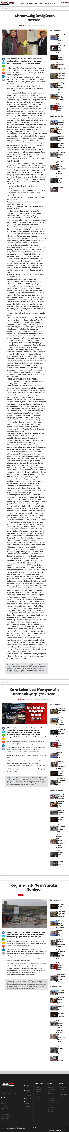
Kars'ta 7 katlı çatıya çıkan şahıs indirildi (60, 122)
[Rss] (16, 1094)
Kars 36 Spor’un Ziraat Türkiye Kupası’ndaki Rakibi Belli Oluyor (60, 48)
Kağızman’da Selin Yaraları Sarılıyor (60, 138)
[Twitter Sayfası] (4, 1094)
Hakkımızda (4, 1104)
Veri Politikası (4, 1108)
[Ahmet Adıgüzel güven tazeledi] (24, 42)
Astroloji (62, 1096)
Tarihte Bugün (52, 1100)
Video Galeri (27, 1091)
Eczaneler (50, 1096)
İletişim (28, 1106)
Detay (52, 1130)
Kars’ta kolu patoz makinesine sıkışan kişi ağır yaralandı (60, 96)
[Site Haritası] (2, 1097)
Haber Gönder (5, 1119)
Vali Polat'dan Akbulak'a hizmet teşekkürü (60, 130)
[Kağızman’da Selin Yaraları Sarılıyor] (24, 913)
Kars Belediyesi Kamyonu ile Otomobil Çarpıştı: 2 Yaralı (60, 107)
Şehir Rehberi (51, 1107)
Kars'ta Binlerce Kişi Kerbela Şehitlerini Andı (59, 180)
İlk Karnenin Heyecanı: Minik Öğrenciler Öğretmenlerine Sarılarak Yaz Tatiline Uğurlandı (61, 167)
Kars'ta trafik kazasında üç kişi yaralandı (60, 57)
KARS (22, 3)
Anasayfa (4, 8)
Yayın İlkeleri (4, 1106)
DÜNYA (52, 3)
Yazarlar (28, 1095)
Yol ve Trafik (51, 1089)
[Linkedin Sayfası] (13, 1094)
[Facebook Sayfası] (2, 1094)
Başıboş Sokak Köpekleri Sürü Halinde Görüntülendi (60, 75)
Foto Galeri (26, 1086)
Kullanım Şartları (5, 1114)
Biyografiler (63, 1092)
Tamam (59, 1130)
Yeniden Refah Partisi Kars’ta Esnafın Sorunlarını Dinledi (60, 85)
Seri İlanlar (51, 1105)
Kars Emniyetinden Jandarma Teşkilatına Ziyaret (60, 154)
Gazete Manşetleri (51, 1110)
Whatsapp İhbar (5, 1116)
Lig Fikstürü (51, 1098)
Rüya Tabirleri (63, 1094)
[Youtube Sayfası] (10, 1094)
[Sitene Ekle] (5, 1097)
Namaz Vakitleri (50, 1092)
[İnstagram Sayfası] (7, 1094)
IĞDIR (36, 3)
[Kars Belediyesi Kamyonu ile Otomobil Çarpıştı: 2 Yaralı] (24, 713)
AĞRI (40, 3)
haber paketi (3, 1130)
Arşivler (28, 1098)
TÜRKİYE (46, 3)
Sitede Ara (63, 1087)
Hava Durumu (52, 1087)
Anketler (62, 1089)
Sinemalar (51, 1103)
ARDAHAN (29, 3)
